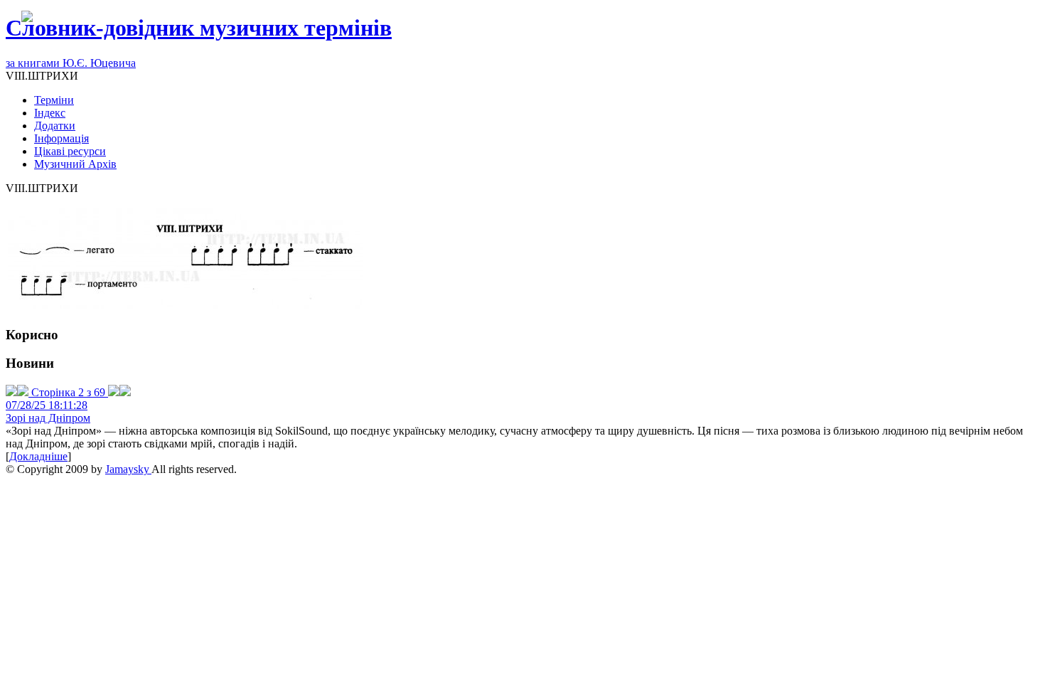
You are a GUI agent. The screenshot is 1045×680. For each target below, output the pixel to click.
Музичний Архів (75, 164)
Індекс (49, 113)
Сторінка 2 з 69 (68, 392)
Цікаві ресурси (70, 151)
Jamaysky (128, 469)
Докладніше (38, 456)
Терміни (54, 100)
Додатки (54, 125)
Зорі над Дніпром (48, 418)
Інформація (61, 138)
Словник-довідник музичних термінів (199, 28)
